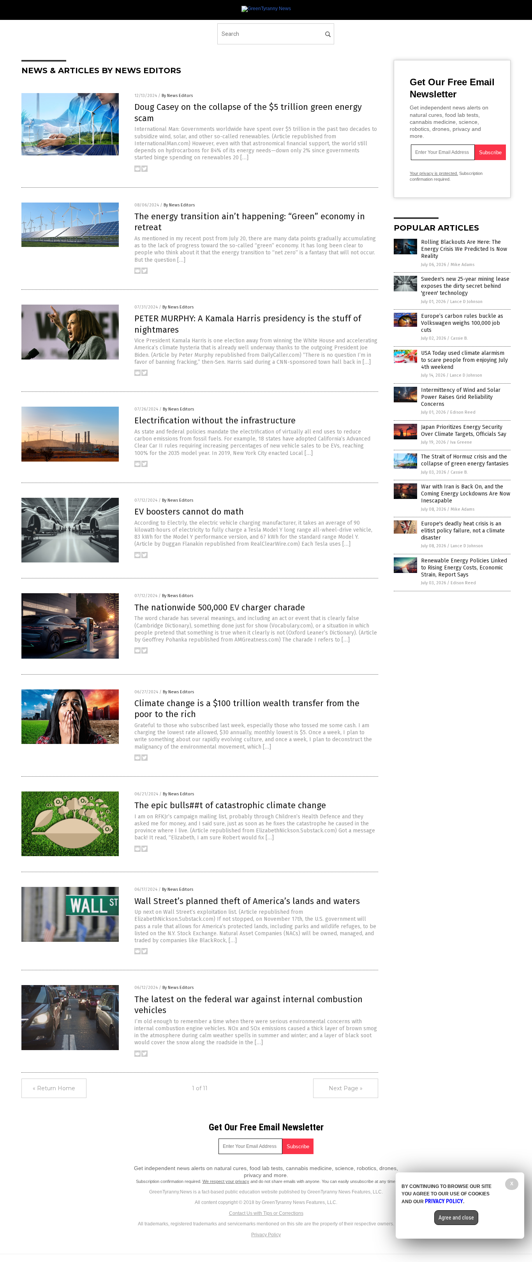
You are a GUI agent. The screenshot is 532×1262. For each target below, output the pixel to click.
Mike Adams (462, 264)
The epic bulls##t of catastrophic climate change (230, 805)
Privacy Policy (266, 1234)
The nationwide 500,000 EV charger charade (219, 607)
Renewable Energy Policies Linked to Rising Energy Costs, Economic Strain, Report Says (464, 567)
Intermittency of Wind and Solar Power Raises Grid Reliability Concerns (460, 397)
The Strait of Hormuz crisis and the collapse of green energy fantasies (465, 460)
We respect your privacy (226, 1181)
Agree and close (456, 1217)
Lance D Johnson (466, 301)
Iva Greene (461, 442)
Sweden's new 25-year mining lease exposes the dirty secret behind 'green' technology (465, 286)
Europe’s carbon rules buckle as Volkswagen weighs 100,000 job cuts (462, 323)
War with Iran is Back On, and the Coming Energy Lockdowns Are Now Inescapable (465, 493)
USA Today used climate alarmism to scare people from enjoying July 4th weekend (464, 360)
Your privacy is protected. (434, 173)
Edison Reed (463, 412)
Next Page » (346, 1088)
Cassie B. (459, 338)
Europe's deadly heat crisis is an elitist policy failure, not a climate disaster (463, 530)
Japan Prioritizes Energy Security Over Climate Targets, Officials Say (463, 430)
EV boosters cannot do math (189, 511)
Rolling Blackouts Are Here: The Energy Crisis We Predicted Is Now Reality (464, 249)
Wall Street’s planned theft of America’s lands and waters (247, 901)
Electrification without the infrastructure (215, 420)
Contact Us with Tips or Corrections (266, 1213)
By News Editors (177, 95)
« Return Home (54, 1088)
